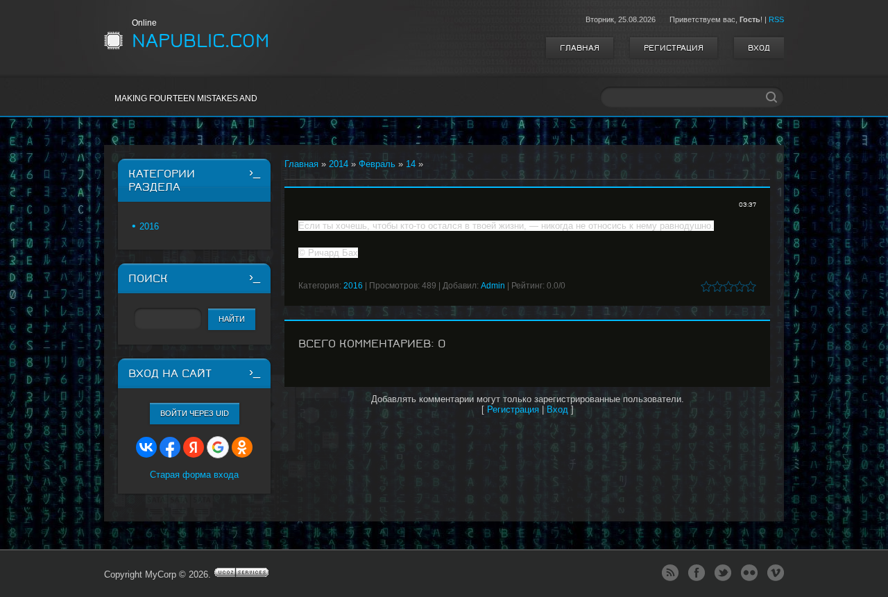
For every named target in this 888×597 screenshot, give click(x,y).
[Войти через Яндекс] (193, 447)
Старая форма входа (194, 474)
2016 (353, 286)
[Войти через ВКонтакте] (146, 447)
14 (411, 164)
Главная (579, 48)
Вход (759, 48)
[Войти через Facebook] (170, 447)
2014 (338, 164)
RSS (776, 19)
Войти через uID (194, 413)
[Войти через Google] (218, 447)
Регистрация (673, 48)
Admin (493, 286)
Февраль (377, 164)
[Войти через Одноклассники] (242, 447)
